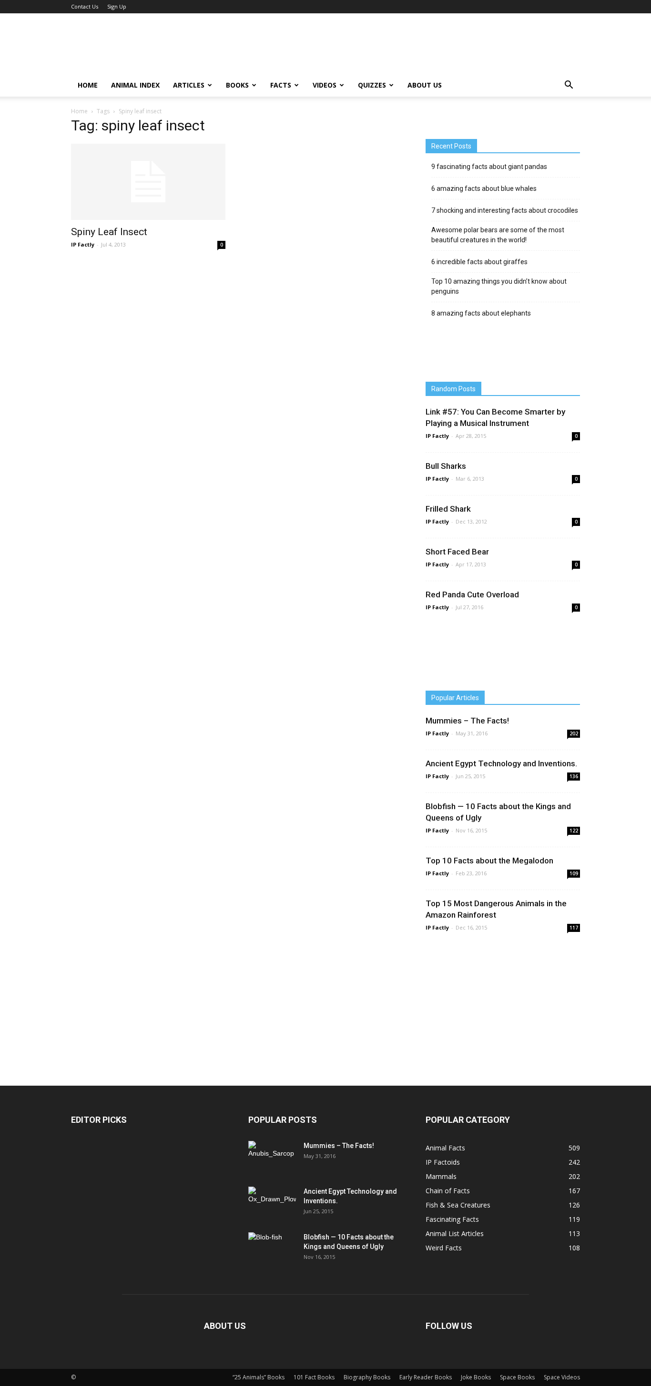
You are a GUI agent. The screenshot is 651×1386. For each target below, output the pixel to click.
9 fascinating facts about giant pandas (489, 166)
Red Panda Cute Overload (472, 594)
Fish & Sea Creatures (458, 1204)
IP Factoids (443, 1162)
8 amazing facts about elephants (481, 313)
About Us (424, 84)
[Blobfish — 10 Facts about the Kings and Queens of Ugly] (272, 1247)
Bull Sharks (446, 466)
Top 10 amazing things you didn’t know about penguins (499, 286)
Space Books (517, 1377)
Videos (324, 84)
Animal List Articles (455, 1233)
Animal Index (135, 84)
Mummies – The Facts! (467, 720)
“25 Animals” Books (259, 1377)
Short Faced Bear (457, 551)
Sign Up (116, 6)
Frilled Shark (448, 509)
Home (88, 84)
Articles (188, 84)
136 (574, 776)
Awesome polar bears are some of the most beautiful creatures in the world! (497, 235)
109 (574, 873)
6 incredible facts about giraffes (479, 262)
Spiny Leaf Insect (109, 232)
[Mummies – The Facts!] (271, 1157)
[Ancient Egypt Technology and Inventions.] (272, 1202)
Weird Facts (444, 1247)
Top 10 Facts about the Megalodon (489, 860)
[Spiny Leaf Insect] (148, 182)
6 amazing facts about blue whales (484, 188)
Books (237, 84)
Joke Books (476, 1377)
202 (574, 733)
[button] (568, 85)
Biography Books (367, 1377)
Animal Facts (445, 1147)
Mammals (441, 1176)
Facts (280, 84)
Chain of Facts (448, 1190)
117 (574, 927)
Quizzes (372, 84)
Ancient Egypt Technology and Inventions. (501, 763)
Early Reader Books (425, 1377)
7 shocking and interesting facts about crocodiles (504, 210)
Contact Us (84, 6)
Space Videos (562, 1377)
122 (574, 830)
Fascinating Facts (452, 1219)
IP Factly (82, 244)
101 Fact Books (314, 1377)
